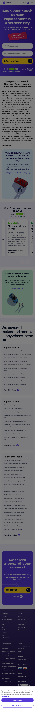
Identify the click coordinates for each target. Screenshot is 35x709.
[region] (17, 697)
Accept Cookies (17, 700)
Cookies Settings (17, 705)
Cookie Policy (6, 696)
